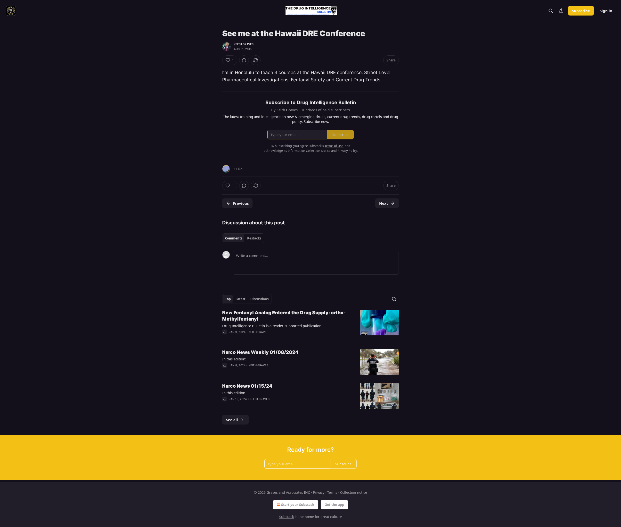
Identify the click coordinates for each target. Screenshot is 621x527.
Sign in (606, 10)
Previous (241, 203)
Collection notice (353, 492)
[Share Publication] (561, 11)
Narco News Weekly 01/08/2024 (260, 352)
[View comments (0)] (244, 60)
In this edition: (234, 359)
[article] (310, 325)
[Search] (551, 11)
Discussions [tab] (259, 299)
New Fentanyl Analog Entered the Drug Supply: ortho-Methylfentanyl (284, 316)
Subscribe (581, 10)
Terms (332, 492)
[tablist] (243, 238)
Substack (286, 516)
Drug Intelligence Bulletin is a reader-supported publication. (272, 325)
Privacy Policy (347, 150)
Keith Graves (243, 44)
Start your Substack (297, 504)
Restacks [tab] (254, 238)
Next (383, 203)
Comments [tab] (233, 238)
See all (232, 419)
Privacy (318, 492)
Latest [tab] (240, 299)
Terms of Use (334, 146)
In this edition (233, 392)
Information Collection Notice (309, 150)
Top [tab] (228, 299)
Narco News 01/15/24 (247, 386)
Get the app (334, 504)
